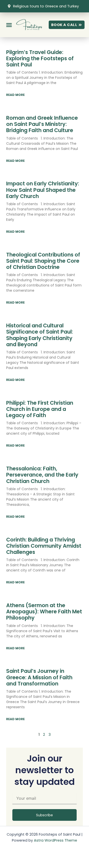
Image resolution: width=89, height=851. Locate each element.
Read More (15, 95)
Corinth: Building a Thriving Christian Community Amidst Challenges (43, 546)
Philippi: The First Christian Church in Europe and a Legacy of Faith (39, 409)
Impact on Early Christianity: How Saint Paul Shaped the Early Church (42, 189)
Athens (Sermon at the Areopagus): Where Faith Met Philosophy (44, 611)
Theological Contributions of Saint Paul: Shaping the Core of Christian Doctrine (43, 261)
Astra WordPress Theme (55, 840)
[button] (9, 24)
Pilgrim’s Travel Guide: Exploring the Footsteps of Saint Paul (40, 58)
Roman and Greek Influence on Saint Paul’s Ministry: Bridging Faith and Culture (42, 124)
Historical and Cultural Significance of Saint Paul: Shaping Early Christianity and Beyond (39, 335)
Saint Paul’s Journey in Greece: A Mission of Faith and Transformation (39, 677)
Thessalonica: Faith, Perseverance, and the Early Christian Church (42, 474)
